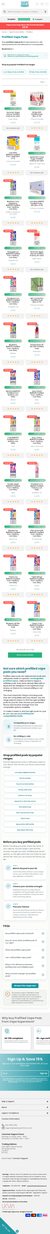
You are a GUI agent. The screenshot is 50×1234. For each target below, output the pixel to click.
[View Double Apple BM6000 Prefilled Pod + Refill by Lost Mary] (13, 481)
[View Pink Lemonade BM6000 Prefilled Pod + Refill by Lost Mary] (37, 528)
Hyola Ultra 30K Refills (25, 824)
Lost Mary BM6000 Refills (25, 772)
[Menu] (2, 4)
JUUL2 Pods (25, 818)
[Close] (17, 1231)
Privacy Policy (13, 1082)
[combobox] (23, 11)
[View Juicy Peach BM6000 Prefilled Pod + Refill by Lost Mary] (37, 388)
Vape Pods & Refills (16, 32)
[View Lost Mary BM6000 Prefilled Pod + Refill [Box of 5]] (13, 153)
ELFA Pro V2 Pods (25, 795)
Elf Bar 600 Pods (25, 790)
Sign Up (43, 1073)
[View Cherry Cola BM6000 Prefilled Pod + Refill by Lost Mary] (37, 621)
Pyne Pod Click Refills (25, 784)
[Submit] (5, 11)
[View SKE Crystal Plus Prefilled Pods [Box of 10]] (37, 296)
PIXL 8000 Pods (25, 807)
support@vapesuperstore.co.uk (36, 1186)
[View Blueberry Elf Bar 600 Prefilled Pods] (13, 621)
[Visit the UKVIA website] (25, 1207)
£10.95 (25, 27)
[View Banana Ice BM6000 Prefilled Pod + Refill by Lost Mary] (13, 528)
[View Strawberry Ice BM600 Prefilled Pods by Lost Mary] (37, 481)
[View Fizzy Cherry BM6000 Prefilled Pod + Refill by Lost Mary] (37, 435)
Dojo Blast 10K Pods (25, 830)
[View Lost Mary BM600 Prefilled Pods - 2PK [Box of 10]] (37, 201)
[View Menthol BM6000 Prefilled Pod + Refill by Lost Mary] (13, 388)
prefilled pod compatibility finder (18, 714)
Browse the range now (25, 985)
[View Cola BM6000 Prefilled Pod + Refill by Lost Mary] (13, 435)
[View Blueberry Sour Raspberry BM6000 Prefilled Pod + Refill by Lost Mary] (13, 201)
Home (4, 32)
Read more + (7, 49)
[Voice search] (45, 12)
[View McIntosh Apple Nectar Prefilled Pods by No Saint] (37, 249)
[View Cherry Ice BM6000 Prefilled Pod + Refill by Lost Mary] (13, 574)
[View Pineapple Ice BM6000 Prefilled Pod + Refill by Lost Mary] (13, 249)
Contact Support (20, 1158)
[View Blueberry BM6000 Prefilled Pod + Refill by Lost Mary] (13, 342)
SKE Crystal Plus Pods (25, 813)
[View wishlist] (42, 4)
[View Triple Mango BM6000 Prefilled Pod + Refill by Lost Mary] (37, 574)
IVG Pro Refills (25, 778)
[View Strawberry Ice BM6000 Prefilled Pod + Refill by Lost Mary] (13, 296)
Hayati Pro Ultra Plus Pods (25, 801)
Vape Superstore (13, 1212)
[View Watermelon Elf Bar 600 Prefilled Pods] (37, 342)
